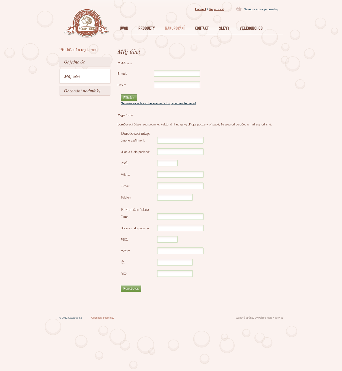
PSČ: (124, 163)
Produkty (146, 28)
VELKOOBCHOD (251, 28)
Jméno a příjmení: (133, 140)
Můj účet (72, 76)
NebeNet (278, 317)
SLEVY (224, 28)
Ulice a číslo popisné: (135, 152)
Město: (125, 174)
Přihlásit (200, 9)
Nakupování (174, 28)
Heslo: (121, 85)
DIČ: (124, 274)
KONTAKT (202, 28)
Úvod (124, 28)
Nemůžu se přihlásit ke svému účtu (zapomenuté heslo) (158, 103)
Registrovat (216, 9)
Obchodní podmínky (82, 91)
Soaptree (86, 23)
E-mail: (122, 73)
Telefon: (126, 197)
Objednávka (75, 62)
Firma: (125, 217)
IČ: (123, 262)
